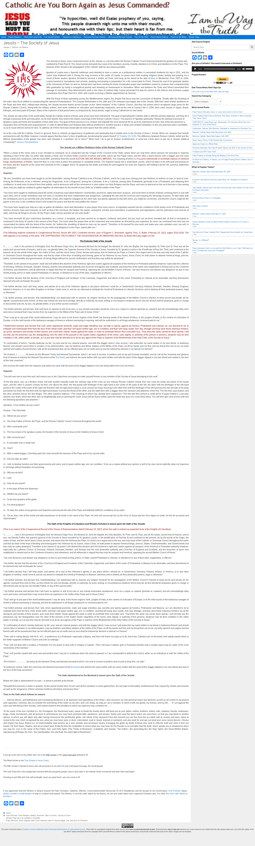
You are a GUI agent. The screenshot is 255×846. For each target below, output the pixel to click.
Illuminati (40, 815)
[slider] (249, 68)
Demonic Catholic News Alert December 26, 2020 (211, 172)
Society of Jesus (64, 815)
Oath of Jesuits (51, 815)
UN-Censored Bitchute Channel (120, 37)
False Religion (23, 815)
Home (3, 37)
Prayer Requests (14, 37)
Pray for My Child (141, 37)
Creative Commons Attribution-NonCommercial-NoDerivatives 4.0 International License (54, 829)
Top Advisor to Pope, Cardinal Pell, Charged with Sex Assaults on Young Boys (222, 232)
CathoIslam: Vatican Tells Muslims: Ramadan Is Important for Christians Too (221, 128)
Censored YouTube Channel (94, 37)
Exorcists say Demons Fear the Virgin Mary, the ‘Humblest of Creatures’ (220, 180)
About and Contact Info (33, 37)
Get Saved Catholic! (52, 37)
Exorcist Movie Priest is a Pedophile (206, 198)
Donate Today (194, 37)
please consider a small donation (17, 793)
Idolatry (33, 815)
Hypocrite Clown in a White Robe (205, 144)
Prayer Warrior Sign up (159, 37)
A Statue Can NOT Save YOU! (204, 152)
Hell (62, 766)
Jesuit (8, 813)
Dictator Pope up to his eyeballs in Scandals (23, 818)
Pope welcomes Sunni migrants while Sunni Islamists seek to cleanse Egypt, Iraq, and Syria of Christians (47, 821)
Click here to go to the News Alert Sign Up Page (210, 92)
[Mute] (243, 69)
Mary (153, 78)
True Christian (174, 791)
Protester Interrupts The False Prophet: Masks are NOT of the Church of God (222, 148)
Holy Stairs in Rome (200, 206)
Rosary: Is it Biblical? (200, 240)
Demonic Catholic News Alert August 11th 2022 (210, 136)
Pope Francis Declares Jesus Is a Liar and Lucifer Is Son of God (217, 112)
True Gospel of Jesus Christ (36, 760)
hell (142, 349)
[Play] (195, 69)
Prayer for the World (178, 37)
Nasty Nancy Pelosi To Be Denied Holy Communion (212, 140)
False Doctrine (11, 815)
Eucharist (60, 357)
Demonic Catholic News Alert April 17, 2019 (209, 214)
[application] (223, 69)
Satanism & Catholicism (72, 37)
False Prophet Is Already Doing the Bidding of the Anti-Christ (215, 156)
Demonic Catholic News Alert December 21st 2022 (211, 132)
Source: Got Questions (27, 142)
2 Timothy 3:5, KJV (127, 136)
